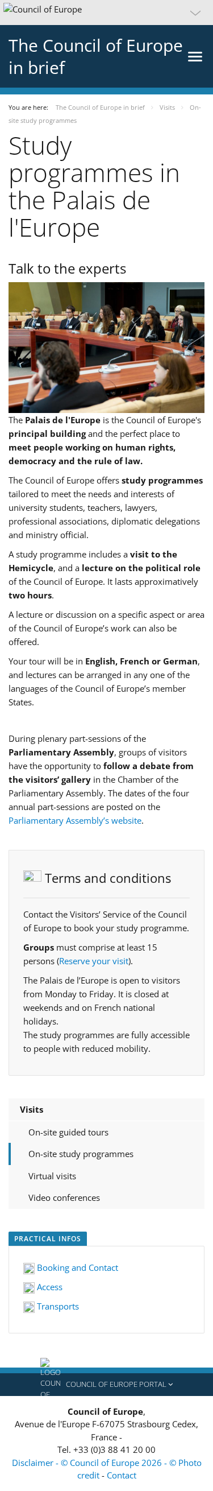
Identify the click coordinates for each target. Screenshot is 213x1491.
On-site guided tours (68, 1132)
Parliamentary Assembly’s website (75, 820)
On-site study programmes (80, 1153)
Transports (57, 1306)
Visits (31, 1109)
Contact (121, 1475)
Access (48, 1286)
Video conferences (64, 1197)
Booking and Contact (76, 1267)
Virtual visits (52, 1176)
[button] (106, 12)
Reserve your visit (93, 961)
